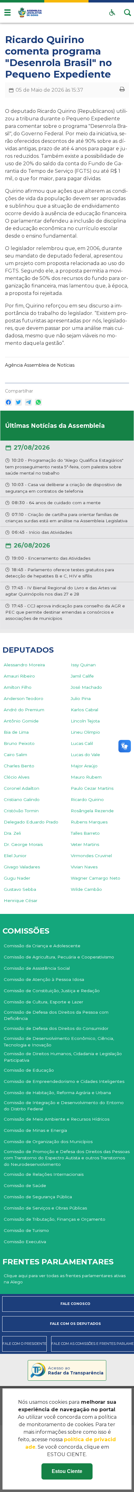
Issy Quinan (83, 664)
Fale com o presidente (24, 1344)
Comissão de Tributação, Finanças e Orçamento (54, 1219)
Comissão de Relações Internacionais (44, 1174)
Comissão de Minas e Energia (35, 1130)
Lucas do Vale (85, 754)
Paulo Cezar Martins (92, 788)
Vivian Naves (84, 866)
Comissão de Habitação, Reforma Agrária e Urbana (57, 1092)
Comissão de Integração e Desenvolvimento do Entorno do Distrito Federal (64, 1105)
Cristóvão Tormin (21, 810)
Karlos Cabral (84, 709)
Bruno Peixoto (19, 743)
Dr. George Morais (23, 844)
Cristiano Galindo (22, 799)
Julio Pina (81, 698)
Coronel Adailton (21, 788)
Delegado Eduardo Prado (31, 821)
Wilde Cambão (86, 889)
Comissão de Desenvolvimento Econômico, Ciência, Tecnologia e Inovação (59, 1041)
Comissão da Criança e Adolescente (42, 945)
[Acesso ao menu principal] (7, 12)
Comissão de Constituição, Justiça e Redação (52, 990)
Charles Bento (19, 765)
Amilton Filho (17, 687)
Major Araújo (84, 765)
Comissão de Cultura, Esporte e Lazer (43, 1001)
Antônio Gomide (21, 720)
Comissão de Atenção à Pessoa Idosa (44, 979)
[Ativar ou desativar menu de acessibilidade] (112, 12)
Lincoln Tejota (85, 720)
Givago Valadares (22, 866)
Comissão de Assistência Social (37, 968)
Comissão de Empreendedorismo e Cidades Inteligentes (64, 1081)
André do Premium (24, 709)
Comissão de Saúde (25, 1185)
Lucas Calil (82, 743)
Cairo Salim (15, 754)
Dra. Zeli (12, 833)
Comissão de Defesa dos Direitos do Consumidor (56, 1028)
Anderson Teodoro (23, 698)
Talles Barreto (85, 833)
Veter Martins (85, 844)
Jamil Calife (82, 676)
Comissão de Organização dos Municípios (48, 1141)
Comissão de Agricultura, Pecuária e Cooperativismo (59, 956)
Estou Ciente (67, 1471)
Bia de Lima (16, 732)
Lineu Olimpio (85, 732)
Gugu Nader (17, 878)
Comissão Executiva (25, 1241)
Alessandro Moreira (24, 664)
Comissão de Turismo (26, 1230)
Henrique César (20, 900)
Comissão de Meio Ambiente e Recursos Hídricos (56, 1119)
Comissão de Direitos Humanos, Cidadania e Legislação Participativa (63, 1056)
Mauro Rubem (86, 777)
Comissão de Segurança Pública (38, 1196)
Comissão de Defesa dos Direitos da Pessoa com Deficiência (56, 1015)
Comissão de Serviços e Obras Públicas (45, 1207)
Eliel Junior (15, 855)
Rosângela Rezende (92, 810)
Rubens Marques (89, 821)
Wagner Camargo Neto (95, 878)
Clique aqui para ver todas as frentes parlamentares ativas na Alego (65, 1278)
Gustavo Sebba (20, 889)
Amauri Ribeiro (19, 676)
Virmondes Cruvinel (91, 855)
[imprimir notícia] (122, 90)
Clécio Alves (16, 777)
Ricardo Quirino (87, 799)
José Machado (86, 687)
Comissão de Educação (29, 1070)
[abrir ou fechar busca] (128, 12)
